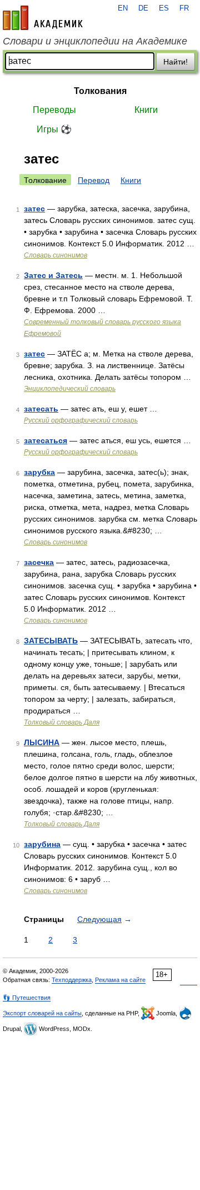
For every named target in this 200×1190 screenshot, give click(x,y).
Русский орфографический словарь (81, 420)
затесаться (45, 440)
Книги (146, 110)
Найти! (175, 61)
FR (184, 8)
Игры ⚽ (54, 129)
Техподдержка (72, 979)
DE (143, 8)
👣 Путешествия (27, 997)
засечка (39, 562)
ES (164, 8)
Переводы (54, 110)
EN (123, 8)
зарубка (39, 472)
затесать (41, 408)
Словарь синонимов (55, 255)
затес (34, 208)
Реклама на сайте (120, 979)
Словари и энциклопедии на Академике (95, 41)
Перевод (93, 180)
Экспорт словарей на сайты (42, 1013)
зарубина (42, 844)
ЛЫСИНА (41, 742)
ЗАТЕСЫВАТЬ (51, 640)
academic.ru (43, 18)
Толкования (100, 91)
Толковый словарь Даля (61, 722)
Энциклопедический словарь (70, 389)
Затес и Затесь (53, 275)
